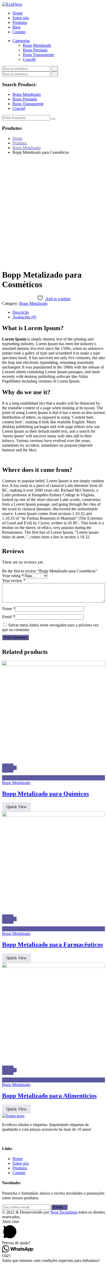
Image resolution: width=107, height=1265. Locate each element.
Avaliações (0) (24, 317)
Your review (13, 580)
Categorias (21, 40)
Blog (16, 27)
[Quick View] (8, 768)
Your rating (13, 575)
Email (8, 616)
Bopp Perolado (35, 50)
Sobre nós (20, 18)
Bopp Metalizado (37, 45)
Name (8, 608)
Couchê (29, 59)
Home (17, 13)
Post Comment (15, 637)
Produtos (19, 22)
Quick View (16, 807)
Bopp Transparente (38, 54)
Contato (18, 32)
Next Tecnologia (63, 1212)
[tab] (58, 312)
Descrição (20, 312)
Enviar (58, 1207)
